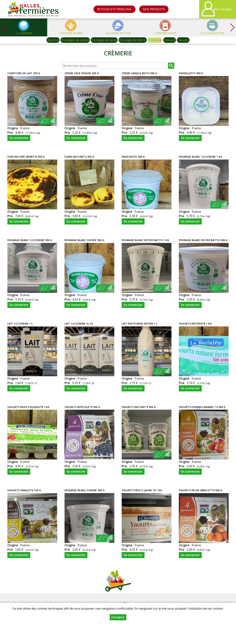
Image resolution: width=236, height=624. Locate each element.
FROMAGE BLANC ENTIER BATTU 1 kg (145, 240)
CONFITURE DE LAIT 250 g (23, 73)
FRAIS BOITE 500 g (133, 156)
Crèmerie (155, 40)
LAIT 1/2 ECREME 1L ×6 (79, 323)
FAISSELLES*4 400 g (191, 73)
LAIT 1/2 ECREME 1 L (20, 323)
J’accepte (118, 617)
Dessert (169, 40)
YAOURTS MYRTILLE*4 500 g (82, 407)
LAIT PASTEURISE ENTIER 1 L (139, 323)
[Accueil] (33, 9)
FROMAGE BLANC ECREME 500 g (85, 490)
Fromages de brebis (75, 40)
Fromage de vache (104, 40)
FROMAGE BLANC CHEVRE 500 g (84, 240)
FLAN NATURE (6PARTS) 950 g (26, 156)
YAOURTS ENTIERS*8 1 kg (195, 323)
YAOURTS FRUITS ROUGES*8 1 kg (28, 407)
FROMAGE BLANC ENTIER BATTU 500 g (203, 240)
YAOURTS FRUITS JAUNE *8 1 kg (142, 490)
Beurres (53, 40)
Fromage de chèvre (132, 40)
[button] (232, 27)
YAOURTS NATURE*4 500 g (139, 407)
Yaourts (183, 40)
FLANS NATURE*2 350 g (79, 156)
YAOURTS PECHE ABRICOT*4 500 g (200, 490)
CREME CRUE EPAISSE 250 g (82, 73)
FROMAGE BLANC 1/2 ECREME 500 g (29, 240)
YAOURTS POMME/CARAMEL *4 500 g (202, 407)
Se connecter (18, 138)
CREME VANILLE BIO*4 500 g (139, 73)
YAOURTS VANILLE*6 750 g (24, 490)
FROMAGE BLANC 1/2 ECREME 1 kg (200, 156)
